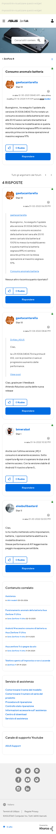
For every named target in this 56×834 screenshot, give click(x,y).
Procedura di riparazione (18, 702)
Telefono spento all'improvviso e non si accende (27, 660)
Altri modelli (12, 600)
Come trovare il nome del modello (23, 689)
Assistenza (10, 596)
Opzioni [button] (52, 59)
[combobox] (28, 40)
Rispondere (28, 156)
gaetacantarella (18, 215)
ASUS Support (13, 745)
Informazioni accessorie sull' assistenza (25, 710)
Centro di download (16, 714)
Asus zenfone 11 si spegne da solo (20, 646)
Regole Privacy (31, 811)
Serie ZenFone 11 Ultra (16, 619)
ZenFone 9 (11, 665)
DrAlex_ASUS (17, 339)
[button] (9, 148)
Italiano (10, 804)
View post (15, 374)
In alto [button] (9, 827)
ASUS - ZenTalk (18, 21)
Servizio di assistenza (16, 718)
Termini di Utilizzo (11, 811)
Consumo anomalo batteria (24, 271)
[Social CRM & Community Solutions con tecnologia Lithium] (46, 827)
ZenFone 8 (9, 59)
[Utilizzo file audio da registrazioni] (51, 175)
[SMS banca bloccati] (46, 175)
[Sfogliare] (5, 21)
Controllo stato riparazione (19, 706)
